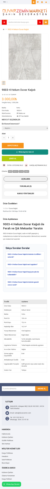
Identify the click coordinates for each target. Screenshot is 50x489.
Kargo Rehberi (7, 479)
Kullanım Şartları (7, 437)
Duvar (21, 171)
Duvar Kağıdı (13, 208)
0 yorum (13, 94)
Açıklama (25, 179)
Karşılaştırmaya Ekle (38, 165)
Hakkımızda (6, 434)
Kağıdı (27, 171)
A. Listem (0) (38, 2)
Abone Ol (42, 389)
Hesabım (34, 2)
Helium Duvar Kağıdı (23, 89)
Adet (4, 134)
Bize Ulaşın (5, 463)
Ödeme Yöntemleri (8, 476)
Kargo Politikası (7, 453)
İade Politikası (7, 460)
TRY (5, 2)
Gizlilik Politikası (7, 440)
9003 (10, 171)
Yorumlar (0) (26, 186)
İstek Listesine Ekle (15, 165)
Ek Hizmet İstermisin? (11, 124)
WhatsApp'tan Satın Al (26, 152)
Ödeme (42, 2)
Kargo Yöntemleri (25, 194)
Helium (15, 171)
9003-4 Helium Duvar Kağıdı (18, 29)
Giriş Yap (46, 2)
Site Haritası (6, 444)
